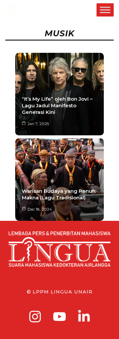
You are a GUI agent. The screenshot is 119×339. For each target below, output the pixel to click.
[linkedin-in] (84, 316)
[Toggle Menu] (105, 10)
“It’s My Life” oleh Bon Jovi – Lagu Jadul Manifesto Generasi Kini (57, 105)
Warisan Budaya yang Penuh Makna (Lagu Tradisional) (59, 194)
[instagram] (35, 316)
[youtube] (59, 316)
